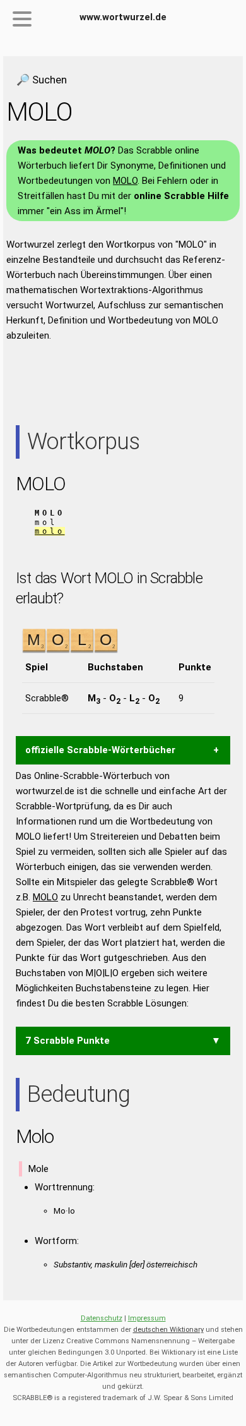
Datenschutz (101, 1318)
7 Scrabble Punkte (67, 1040)
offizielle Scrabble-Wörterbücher (100, 750)
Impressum (147, 1318)
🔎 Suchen (41, 79)
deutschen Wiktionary (168, 1330)
